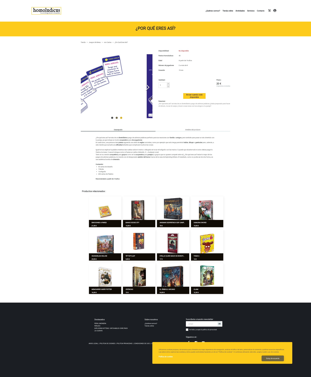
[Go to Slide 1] (112, 118)
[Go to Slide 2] (117, 118)
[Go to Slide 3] (121, 118)
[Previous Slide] (85, 87)
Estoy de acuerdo (272, 358)
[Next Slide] (147, 87)
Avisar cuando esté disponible (194, 96)
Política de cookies (166, 357)
